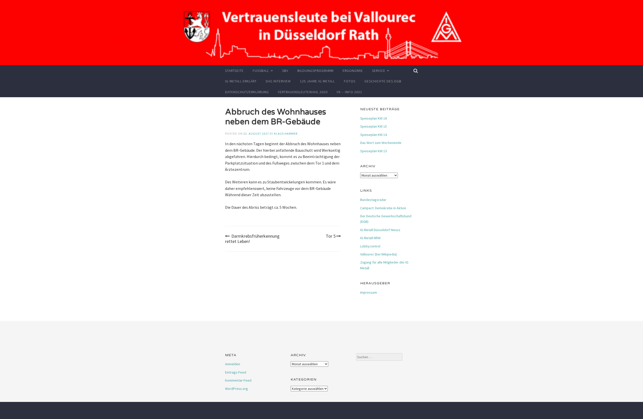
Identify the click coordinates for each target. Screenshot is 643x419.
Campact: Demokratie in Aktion (383, 208)
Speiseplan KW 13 (373, 151)
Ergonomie (353, 70)
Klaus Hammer (285, 133)
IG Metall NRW (370, 238)
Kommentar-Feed (238, 380)
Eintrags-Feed (235, 372)
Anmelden (232, 364)
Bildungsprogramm (315, 70)
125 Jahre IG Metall (317, 81)
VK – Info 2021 (349, 92)
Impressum (368, 292)
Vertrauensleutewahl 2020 (303, 92)
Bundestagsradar (373, 199)
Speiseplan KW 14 (373, 134)
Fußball (261, 70)
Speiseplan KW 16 (373, 118)
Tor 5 (331, 236)
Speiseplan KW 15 (373, 126)
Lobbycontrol (370, 246)
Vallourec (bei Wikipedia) (378, 254)
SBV (285, 70)
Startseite (234, 70)
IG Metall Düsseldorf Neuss (380, 230)
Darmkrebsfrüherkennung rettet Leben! (252, 238)
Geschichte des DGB (382, 81)
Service (378, 70)
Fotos (349, 81)
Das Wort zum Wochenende (380, 142)
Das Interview (278, 81)
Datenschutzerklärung (247, 92)
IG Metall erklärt (241, 81)
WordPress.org (236, 388)
